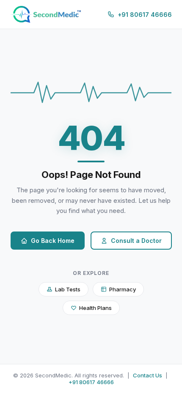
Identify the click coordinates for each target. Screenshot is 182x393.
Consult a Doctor (136, 240)
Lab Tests (67, 289)
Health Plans (95, 307)
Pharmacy (122, 289)
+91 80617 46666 (91, 382)
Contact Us (147, 375)
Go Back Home (52, 240)
